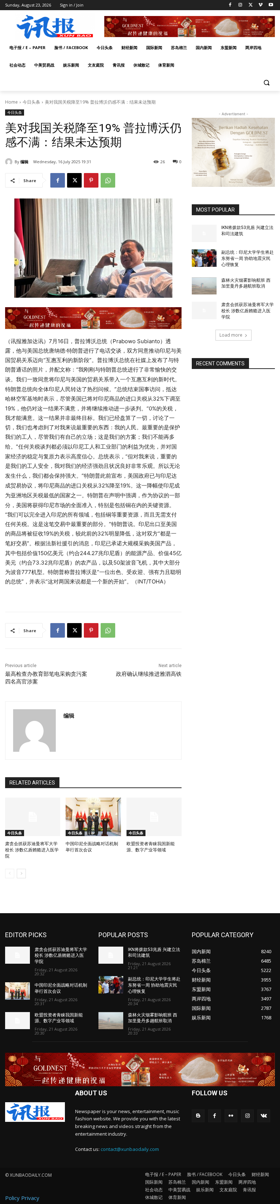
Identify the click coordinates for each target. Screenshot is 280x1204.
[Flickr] (231, 1115)
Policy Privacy (22, 1197)
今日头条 (31, 102)
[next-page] (21, 873)
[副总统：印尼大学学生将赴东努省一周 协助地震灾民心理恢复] (204, 258)
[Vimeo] (260, 5)
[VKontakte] (263, 1115)
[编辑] (10, 161)
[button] (266, 82)
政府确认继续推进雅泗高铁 (149, 674)
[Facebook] (230, 5)
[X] (250, 5)
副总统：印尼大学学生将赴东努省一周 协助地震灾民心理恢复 (247, 258)
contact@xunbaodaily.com (130, 1149)
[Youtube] (271, 5)
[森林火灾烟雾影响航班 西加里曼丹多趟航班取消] (204, 286)
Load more (230, 335)
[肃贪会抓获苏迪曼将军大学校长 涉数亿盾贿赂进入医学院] (32, 817)
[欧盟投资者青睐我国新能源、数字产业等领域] (154, 817)
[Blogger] (198, 1115)
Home (11, 102)
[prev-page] (9, 873)
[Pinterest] (91, 180)
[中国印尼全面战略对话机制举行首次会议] (93, 817)
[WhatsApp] (108, 180)
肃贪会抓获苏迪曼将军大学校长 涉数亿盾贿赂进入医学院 (32, 850)
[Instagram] (240, 5)
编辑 (24, 161)
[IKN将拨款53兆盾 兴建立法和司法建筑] (204, 233)
